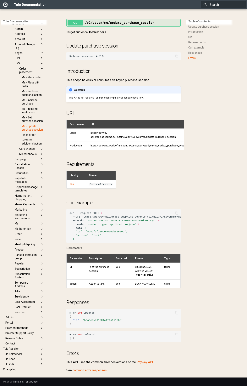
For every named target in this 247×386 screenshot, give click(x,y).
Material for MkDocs (26, 381)
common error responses (90, 370)
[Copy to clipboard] (176, 56)
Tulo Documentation (16, 21)
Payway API (145, 362)
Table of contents (199, 21)
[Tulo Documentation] (5, 5)
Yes (72, 184)
